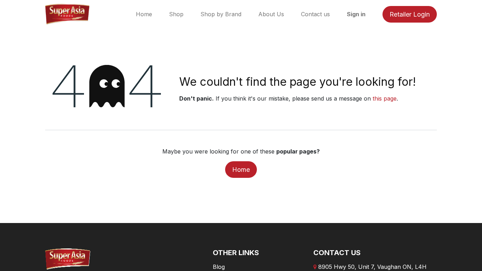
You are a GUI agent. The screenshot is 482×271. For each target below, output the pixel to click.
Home (241, 169)
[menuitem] (144, 14)
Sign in (356, 14)
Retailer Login (410, 14)
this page (385, 98)
